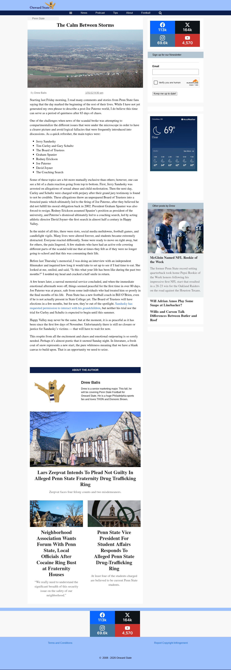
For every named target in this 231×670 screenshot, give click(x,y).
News (84, 12)
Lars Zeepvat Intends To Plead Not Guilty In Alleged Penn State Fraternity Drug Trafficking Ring (85, 478)
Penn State (38, 18)
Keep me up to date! (165, 93)
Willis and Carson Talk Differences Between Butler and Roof (173, 315)
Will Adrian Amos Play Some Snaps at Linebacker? (171, 302)
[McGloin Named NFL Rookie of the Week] (176, 254)
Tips (115, 12)
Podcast (100, 12)
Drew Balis (40, 92)
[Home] (42, 8)
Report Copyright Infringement (171, 643)
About (129, 12)
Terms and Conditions (60, 643)
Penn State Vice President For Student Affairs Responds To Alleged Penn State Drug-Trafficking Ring (114, 550)
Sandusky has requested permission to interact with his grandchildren (81, 305)
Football (145, 12)
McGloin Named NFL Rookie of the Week (173, 259)
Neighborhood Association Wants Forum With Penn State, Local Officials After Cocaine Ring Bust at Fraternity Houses (56, 553)
